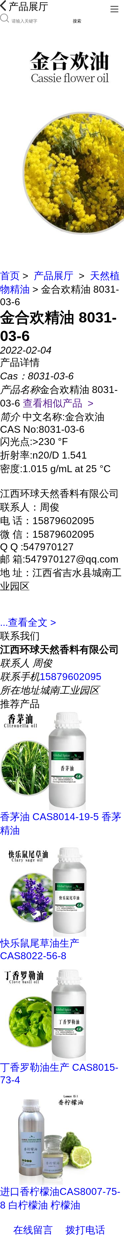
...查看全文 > (28, 622)
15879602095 (71, 676)
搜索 (77, 21)
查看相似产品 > (58, 403)
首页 (10, 275)
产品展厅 (53, 275)
